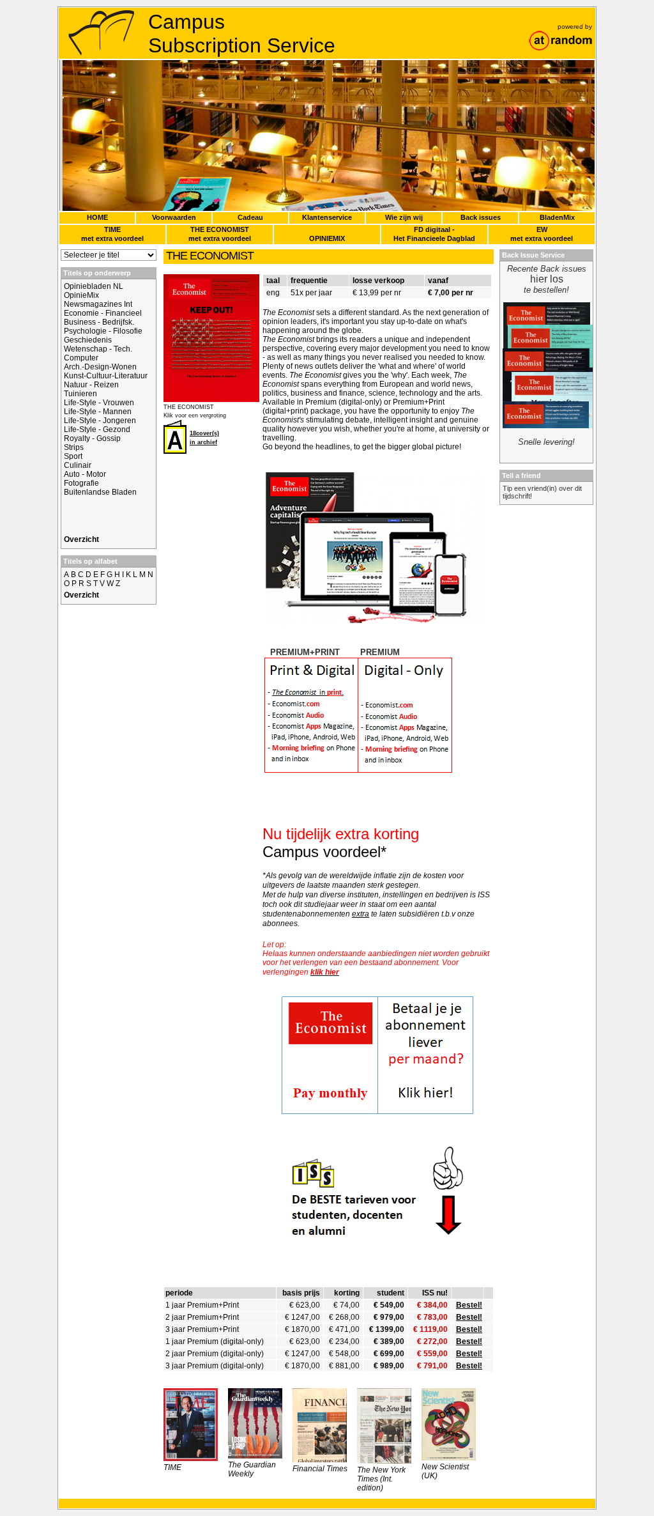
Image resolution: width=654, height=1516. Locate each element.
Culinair (77, 465)
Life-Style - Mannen (98, 411)
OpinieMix (81, 295)
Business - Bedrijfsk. (99, 322)
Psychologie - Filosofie (103, 331)
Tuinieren (80, 393)
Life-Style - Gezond (97, 429)
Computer (81, 357)
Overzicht (81, 539)
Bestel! (469, 1305)
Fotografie (81, 483)
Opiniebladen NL (93, 286)
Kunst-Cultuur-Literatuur (106, 375)
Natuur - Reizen (91, 384)
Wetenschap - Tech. (98, 348)
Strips (74, 447)
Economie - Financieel (103, 313)
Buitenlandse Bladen (100, 492)
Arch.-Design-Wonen (100, 366)
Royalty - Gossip (92, 438)
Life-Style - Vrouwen (99, 402)
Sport (73, 456)
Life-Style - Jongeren (100, 420)
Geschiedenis (88, 340)
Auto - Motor (85, 474)
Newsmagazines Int (98, 304)
